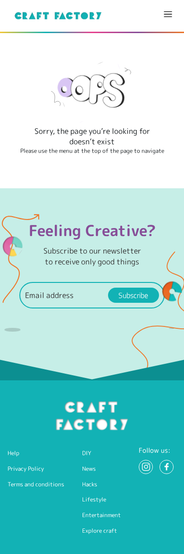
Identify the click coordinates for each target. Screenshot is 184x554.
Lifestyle (94, 499)
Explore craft (99, 531)
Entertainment (101, 515)
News (89, 469)
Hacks (89, 484)
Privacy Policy (26, 469)
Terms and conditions (36, 484)
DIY (86, 453)
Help (13, 453)
